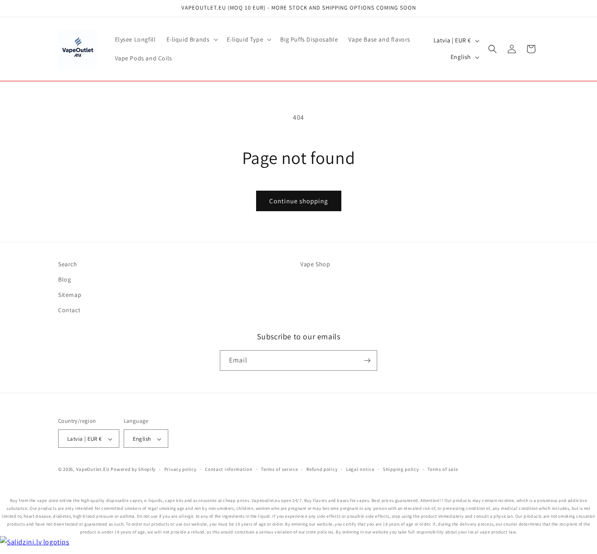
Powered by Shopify (133, 470)
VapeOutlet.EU (93, 470)
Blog (64, 279)
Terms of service (279, 470)
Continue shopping (298, 201)
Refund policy (321, 470)
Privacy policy (180, 470)
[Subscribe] (367, 360)
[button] (191, 39)
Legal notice (360, 470)
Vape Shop (315, 264)
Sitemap (69, 295)
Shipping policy (401, 470)
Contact (69, 310)
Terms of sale (442, 470)
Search (67, 264)
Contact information (228, 470)
